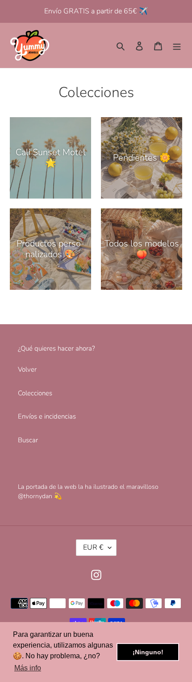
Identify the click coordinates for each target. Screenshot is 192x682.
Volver (27, 369)
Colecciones (35, 393)
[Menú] (176, 45)
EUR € (93, 547)
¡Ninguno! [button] (148, 652)
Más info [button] (27, 668)
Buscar (28, 440)
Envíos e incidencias (47, 416)
